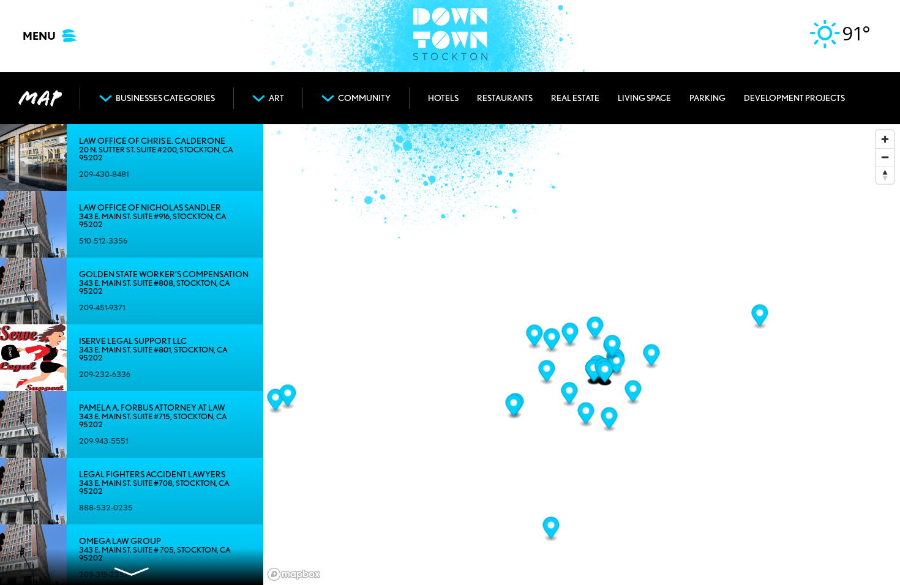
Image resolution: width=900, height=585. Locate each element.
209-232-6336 (104, 374)
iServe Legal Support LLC (133, 341)
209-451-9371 (102, 307)
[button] (276, 401)
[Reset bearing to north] (885, 175)
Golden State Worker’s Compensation (164, 274)
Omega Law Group (120, 541)
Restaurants (505, 98)
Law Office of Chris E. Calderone (152, 141)
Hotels (443, 98)
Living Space (644, 98)
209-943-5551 (103, 440)
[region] (581, 354)
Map (40, 98)
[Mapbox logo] (294, 574)
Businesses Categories (165, 98)
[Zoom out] (885, 157)
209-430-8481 (104, 174)
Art (276, 98)
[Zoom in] (885, 139)
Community (364, 98)
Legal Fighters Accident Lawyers (152, 474)
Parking (707, 98)
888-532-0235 (106, 507)
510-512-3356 (103, 240)
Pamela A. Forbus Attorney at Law (152, 407)
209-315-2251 (103, 574)
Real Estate (575, 98)
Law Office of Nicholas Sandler (150, 207)
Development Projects (794, 98)
